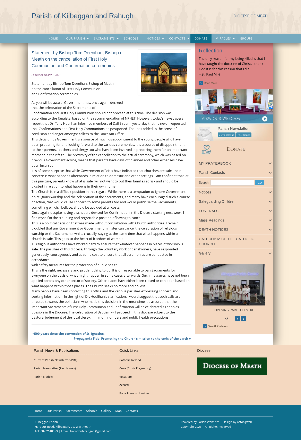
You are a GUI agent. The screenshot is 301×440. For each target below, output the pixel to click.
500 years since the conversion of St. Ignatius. (69, 333)
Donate (201, 38)
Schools (131, 38)
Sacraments (104, 38)
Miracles (223, 38)
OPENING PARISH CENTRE (234, 310)
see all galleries (218, 326)
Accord (124, 384)
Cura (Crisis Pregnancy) (135, 368)
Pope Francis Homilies (134, 393)
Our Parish (75, 38)
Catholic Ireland (130, 360)
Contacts (177, 38)
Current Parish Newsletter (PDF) (55, 360)
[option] (234, 288)
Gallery (106, 410)
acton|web (244, 422)
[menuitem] (53, 38)
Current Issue (226, 135)
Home (53, 38)
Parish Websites (209, 422)
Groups (246, 38)
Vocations (125, 376)
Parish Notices (43, 376)
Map (118, 410)
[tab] (234, 163)
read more (210, 83)
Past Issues (244, 135)
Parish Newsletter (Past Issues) (55, 368)
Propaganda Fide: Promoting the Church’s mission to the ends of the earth (131, 338)
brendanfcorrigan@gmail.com (90, 431)
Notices (153, 38)
